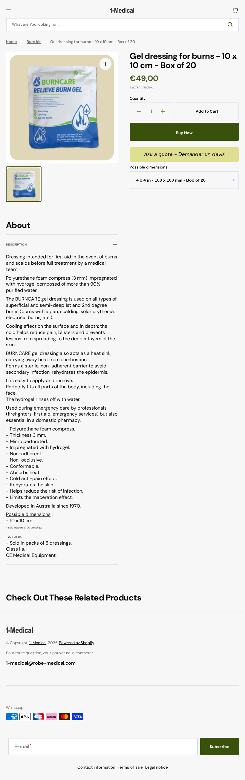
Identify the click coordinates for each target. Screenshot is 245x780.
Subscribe (219, 746)
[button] (8, 10)
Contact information (96, 767)
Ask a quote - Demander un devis (184, 154)
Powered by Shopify (76, 642)
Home (11, 41)
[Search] (231, 24)
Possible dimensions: (149, 167)
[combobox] (122, 24)
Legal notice (156, 767)
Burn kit (34, 41)
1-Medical (37, 642)
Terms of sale (130, 767)
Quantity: (138, 98)
